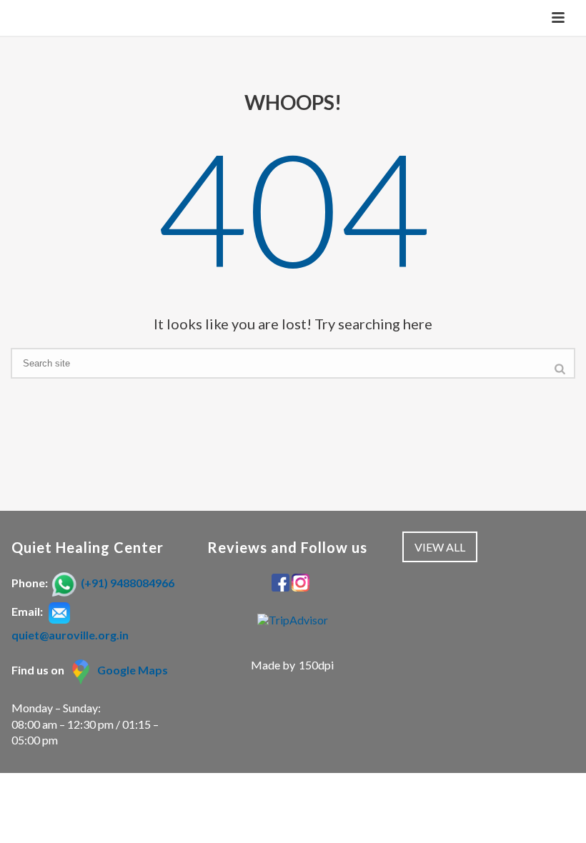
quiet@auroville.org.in (70, 635)
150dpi (316, 665)
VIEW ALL (439, 547)
